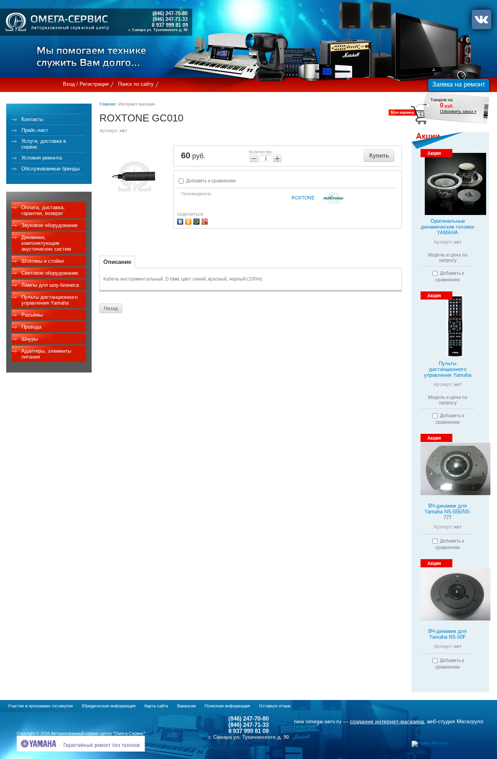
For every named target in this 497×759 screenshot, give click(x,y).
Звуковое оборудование (49, 225)
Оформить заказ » (458, 111)
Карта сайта (156, 706)
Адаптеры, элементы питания (46, 354)
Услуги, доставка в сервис (43, 144)
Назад (111, 308)
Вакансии (186, 706)
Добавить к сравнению (210, 181)
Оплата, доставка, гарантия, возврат (43, 210)
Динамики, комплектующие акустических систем (46, 243)
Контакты (32, 119)
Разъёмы (32, 315)
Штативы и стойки (42, 261)
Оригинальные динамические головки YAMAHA (447, 227)
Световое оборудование (49, 273)
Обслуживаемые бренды (50, 169)
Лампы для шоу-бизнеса (50, 285)
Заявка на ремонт (458, 84)
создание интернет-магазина (387, 721)
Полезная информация (227, 706)
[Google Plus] (206, 221)
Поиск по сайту (136, 84)
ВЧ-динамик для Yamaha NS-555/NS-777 (447, 511)
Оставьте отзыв (274, 706)
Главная (107, 104)
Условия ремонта (41, 158)
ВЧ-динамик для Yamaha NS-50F (447, 634)
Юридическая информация (109, 706)
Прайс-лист (34, 130)
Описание (117, 261)
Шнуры (29, 339)
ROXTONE (303, 198)
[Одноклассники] (189, 221)
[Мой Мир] (197, 221)
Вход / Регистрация (86, 84)
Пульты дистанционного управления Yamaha (49, 300)
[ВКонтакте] (181, 221)
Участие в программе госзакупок (40, 706)
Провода (31, 327)
